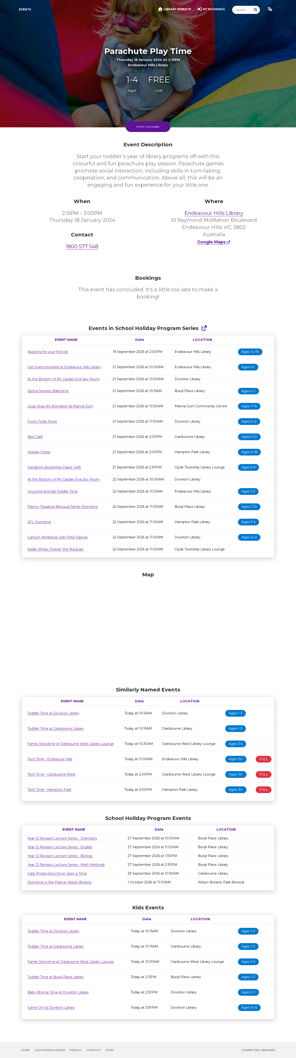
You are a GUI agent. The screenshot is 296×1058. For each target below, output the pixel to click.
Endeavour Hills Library (214, 213)
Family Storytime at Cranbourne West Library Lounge (71, 744)
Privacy (76, 1050)
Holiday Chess (39, 452)
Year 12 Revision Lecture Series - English (60, 847)
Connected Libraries (258, 1050)
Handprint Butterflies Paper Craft (54, 467)
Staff (109, 1050)
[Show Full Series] (204, 328)
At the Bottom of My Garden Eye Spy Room (64, 379)
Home (25, 1050)
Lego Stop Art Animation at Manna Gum (60, 406)
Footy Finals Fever (42, 421)
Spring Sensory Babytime (48, 391)
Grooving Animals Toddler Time (53, 491)
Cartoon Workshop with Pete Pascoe (58, 537)
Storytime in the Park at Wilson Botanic (60, 882)
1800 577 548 (82, 246)
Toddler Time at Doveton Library (53, 713)
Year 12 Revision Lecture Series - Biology (60, 856)
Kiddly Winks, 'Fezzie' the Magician (56, 549)
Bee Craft (35, 437)
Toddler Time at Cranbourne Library (56, 728)
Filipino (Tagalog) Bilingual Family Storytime (63, 507)
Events (25, 9)
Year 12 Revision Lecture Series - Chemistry (62, 838)
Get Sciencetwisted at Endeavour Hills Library (64, 367)
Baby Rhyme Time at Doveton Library (58, 992)
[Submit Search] (255, 10)
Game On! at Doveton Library (51, 1007)
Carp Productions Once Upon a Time (57, 873)
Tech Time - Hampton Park (49, 790)
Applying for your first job (48, 352)
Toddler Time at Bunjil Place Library (56, 977)
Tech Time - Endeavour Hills (50, 759)
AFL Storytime (39, 522)
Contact (94, 1050)
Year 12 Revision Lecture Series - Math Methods (66, 865)
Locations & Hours (49, 1050)
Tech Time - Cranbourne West (51, 774)
